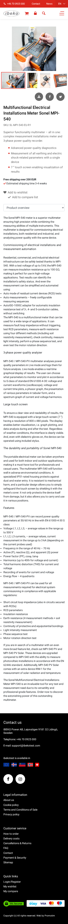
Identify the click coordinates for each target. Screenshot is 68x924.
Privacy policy (11, 814)
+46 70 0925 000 (16, 3)
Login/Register (12, 881)
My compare (10, 891)
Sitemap (8, 862)
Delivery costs (11, 838)
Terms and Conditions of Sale (20, 809)
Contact (36, 3)
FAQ (5, 847)
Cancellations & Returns (17, 843)
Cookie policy (11, 804)
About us (8, 799)
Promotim (50, 915)
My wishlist (9, 886)
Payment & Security (14, 857)
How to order (11, 833)
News (49, 3)
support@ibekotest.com (26, 745)
